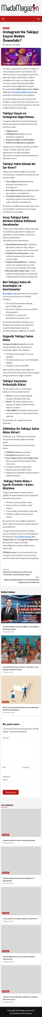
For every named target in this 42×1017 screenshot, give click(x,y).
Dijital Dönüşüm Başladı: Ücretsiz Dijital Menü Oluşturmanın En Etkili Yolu (21, 579)
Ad (4, 767)
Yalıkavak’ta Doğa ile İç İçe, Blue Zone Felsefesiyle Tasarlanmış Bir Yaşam (17, 572)
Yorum (6, 738)
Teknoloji (6, 835)
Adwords (6, 28)
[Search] (38, 19)
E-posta (26, 767)
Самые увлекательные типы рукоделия (19, 840)
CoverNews (15, 1013)
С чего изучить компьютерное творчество (20, 918)
